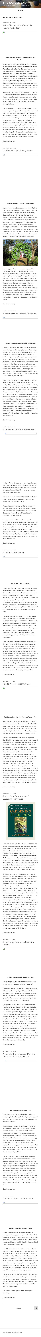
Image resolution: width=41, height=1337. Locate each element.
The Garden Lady (15, 2)
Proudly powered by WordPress (12, 1332)
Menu (21, 10)
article (13, 64)
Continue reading (9, 141)
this (31, 670)
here (16, 69)
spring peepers (29, 408)
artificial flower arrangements (24, 490)
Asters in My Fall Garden (13, 552)
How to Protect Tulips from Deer (17, 684)
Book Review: (19, 429)
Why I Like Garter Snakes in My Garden (20, 313)
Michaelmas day (8, 623)
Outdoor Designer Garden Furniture (18, 1198)
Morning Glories (18, 150)
